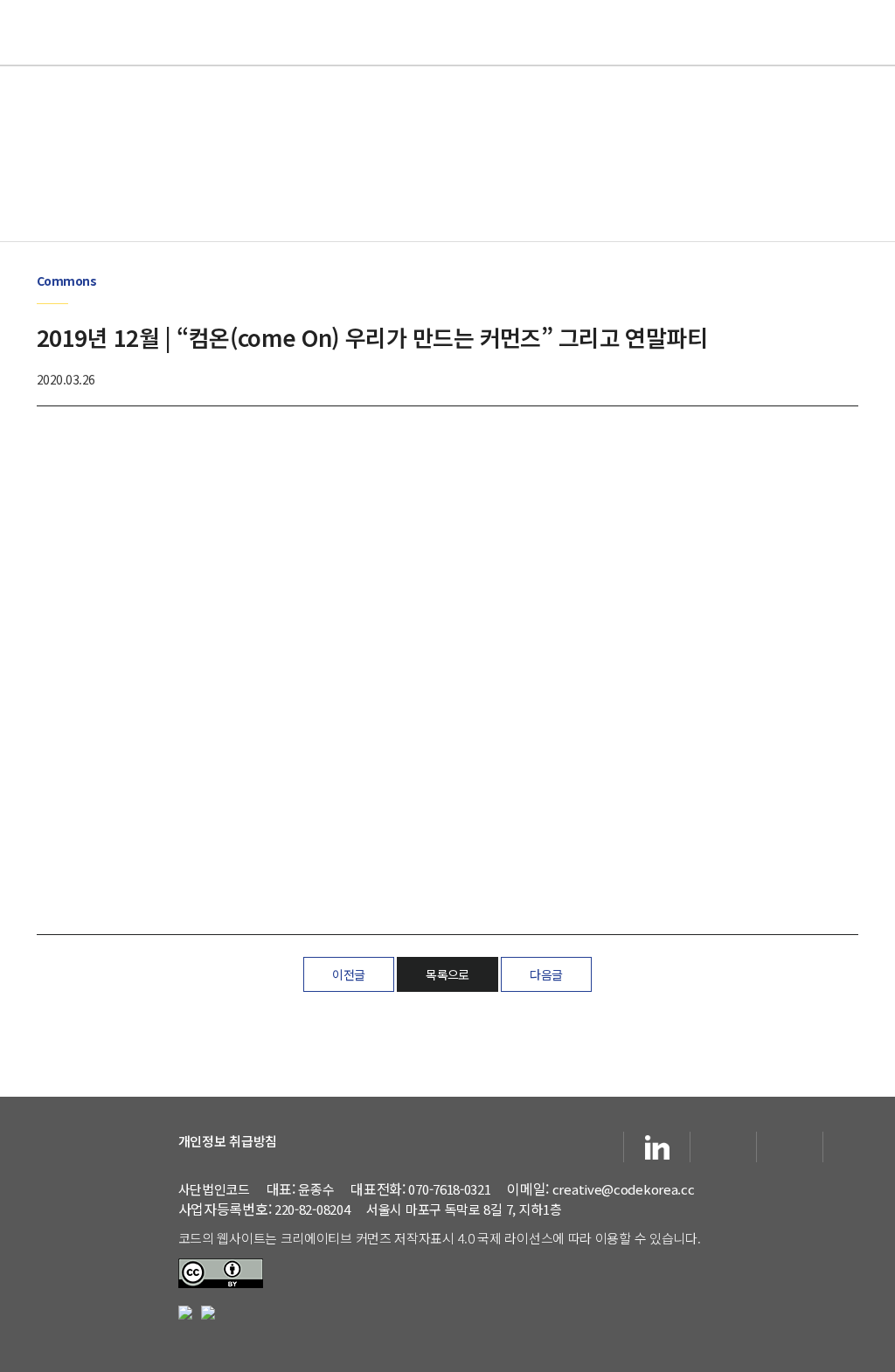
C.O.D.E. (93, 1144)
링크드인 (657, 1147)
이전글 (348, 974)
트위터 (856, 1147)
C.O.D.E (447, 32)
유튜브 (723, 1147)
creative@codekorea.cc (623, 1189)
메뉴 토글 (864, 32)
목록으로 (447, 974)
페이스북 (590, 1147)
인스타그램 (789, 1147)
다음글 (546, 974)
